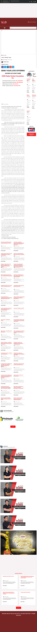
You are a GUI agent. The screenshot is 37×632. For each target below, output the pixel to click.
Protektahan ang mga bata (29, 80)
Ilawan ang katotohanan (34, 95)
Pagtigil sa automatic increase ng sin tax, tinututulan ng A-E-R (6, 286)
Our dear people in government (25, 594)
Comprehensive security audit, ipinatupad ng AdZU (19, 286)
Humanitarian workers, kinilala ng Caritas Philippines (6, 353)
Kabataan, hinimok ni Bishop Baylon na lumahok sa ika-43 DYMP (5, 398)
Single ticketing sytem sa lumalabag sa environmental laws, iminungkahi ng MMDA (5, 387)
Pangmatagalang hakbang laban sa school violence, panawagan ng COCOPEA (19, 320)
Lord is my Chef (4, 55)
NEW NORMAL (28, 95)
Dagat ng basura (28, 111)
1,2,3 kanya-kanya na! (33, 80)
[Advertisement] (18, 10)
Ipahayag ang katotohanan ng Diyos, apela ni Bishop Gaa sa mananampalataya (18, 275)
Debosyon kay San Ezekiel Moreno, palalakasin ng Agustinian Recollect (18, 398)
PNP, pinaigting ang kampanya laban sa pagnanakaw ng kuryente (6, 275)
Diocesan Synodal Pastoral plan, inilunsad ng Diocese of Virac (6, 242)
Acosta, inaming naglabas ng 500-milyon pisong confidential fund (19, 254)
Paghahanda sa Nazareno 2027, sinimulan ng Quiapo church (19, 364)
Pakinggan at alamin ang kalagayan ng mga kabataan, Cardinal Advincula (18, 343)
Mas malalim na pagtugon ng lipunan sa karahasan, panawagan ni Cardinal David (18, 387)
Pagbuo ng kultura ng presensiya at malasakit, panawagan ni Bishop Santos (19, 297)
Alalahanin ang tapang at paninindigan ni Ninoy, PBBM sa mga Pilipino (19, 354)
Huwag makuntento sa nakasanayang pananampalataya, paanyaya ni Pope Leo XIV (6, 297)
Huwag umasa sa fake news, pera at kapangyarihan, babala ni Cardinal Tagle (6, 254)
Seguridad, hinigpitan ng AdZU (19, 308)
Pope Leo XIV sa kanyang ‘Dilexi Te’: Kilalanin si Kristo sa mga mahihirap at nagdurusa (9, 595)
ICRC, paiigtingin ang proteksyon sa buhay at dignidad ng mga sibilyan (19, 332)
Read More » (3, 250)
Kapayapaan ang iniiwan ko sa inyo (8, 578)
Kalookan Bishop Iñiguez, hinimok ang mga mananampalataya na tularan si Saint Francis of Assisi (27, 579)
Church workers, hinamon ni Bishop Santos (18, 375)
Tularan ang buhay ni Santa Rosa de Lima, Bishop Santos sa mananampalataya (6, 309)
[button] (5, 28)
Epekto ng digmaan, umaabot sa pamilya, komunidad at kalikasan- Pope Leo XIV (6, 343)
